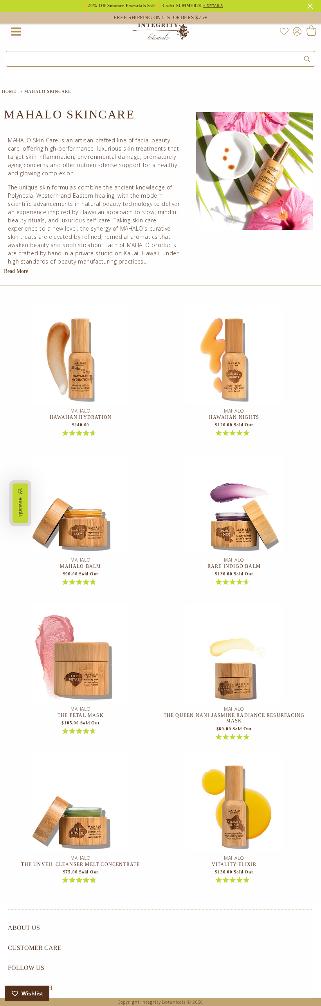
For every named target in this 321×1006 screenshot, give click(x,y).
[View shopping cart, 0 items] (311, 31)
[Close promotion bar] (311, 5)
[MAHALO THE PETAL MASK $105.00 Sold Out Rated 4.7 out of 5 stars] (80, 655)
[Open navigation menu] (15, 31)
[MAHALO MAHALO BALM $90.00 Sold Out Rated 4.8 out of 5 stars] (80, 506)
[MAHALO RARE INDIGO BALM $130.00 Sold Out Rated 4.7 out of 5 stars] (234, 506)
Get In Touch (30, 987)
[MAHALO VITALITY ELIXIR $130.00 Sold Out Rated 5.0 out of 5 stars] (234, 804)
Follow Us (26, 967)
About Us (24, 927)
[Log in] (295, 30)
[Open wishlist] (284, 31)
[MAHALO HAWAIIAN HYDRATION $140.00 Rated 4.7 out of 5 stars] (80, 356)
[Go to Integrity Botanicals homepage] (160, 31)
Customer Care (34, 947)
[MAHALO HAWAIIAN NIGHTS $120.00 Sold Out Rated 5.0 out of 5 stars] (234, 356)
